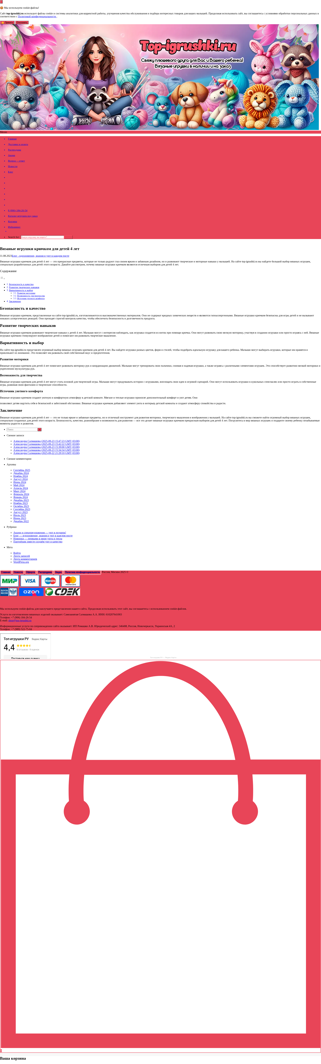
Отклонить (22, 22)
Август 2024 (20, 479)
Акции (11, 155)
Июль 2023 (19, 515)
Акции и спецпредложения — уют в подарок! (39, 532)
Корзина (12, 221)
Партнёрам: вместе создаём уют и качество (37, 541)
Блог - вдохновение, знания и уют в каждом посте (40, 255)
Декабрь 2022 (21, 521)
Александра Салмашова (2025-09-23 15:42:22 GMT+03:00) (46, 444)
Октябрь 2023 (21, 506)
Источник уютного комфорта (31, 298)
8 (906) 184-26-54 (17, 210)
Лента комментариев (25, 559)
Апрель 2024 (20, 488)
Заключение (15, 301)
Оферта (30, 572)
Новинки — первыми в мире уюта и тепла (37, 538)
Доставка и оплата (18, 144)
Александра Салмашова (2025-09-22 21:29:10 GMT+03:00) (46, 453)
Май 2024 (18, 485)
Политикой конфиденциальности (37, 16)
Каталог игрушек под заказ (23, 216)
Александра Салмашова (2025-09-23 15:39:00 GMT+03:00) (46, 447)
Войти (17, 553)
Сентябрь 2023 (21, 509)
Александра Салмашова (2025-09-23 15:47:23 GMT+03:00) (46, 441)
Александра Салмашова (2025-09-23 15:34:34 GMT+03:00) (46, 450)
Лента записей (21, 556)
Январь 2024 (20, 497)
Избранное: (14, 227)
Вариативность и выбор (21, 290)
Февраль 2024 (21, 494)
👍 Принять (7, 22)
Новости (12, 166)
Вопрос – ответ (16, 161)
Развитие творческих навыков (24, 287)
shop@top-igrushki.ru (19, 620)
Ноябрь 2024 (20, 476)
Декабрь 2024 (21, 473)
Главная (12, 138)
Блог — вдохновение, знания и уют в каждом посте (43, 535)
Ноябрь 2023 (20, 503)
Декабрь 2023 (21, 500)
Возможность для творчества (31, 295)
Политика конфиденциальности (82, 572)
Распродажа (14, 149)
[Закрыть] (1, 2)
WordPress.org (21, 562)
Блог (10, 172)
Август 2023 (20, 512)
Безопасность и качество (21, 284)
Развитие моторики (26, 293)
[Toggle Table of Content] (2, 278)
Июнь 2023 (19, 518)
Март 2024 (19, 491)
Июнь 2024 (19, 482)
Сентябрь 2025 (21, 470)
